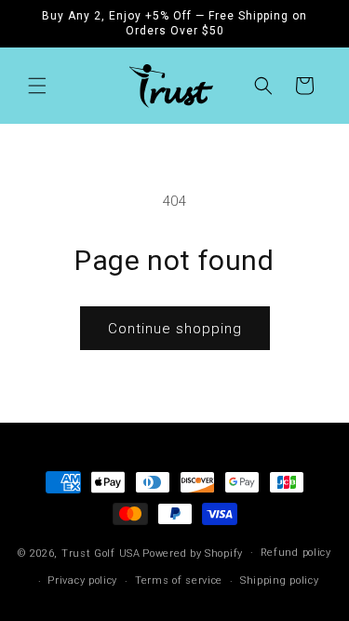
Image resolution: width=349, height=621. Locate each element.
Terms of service (178, 580)
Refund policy (296, 553)
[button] (37, 85)
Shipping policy (279, 580)
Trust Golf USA (101, 553)
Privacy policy (82, 580)
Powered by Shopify (192, 553)
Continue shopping (175, 328)
